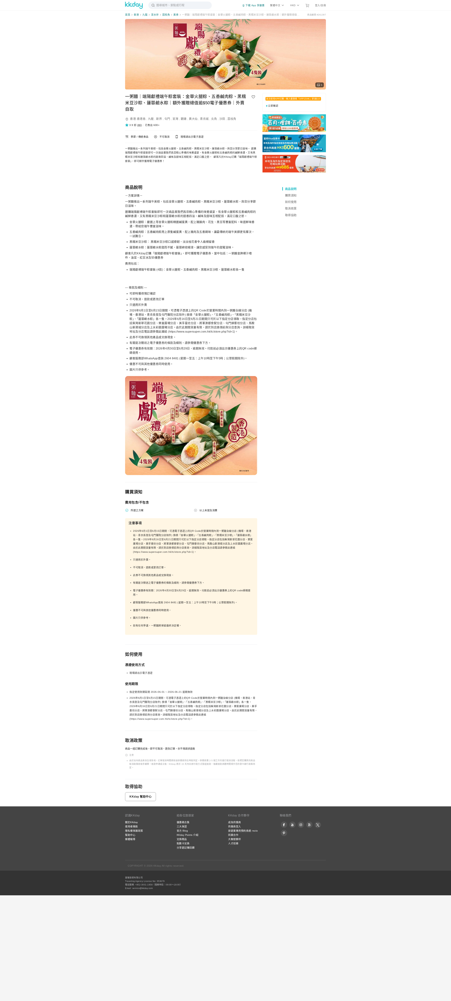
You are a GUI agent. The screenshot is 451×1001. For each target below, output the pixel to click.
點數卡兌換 (183, 843)
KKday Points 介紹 (188, 834)
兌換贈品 (182, 839)
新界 (159, 118)
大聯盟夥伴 (234, 839)
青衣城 (204, 118)
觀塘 (184, 118)
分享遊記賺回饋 (186, 847)
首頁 (127, 14)
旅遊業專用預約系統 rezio (243, 830)
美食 (175, 14)
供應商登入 (234, 826)
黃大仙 (193, 118)
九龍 (144, 14)
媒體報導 (130, 839)
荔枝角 (166, 14)
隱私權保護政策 (134, 830)
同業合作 (233, 834)
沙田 (222, 118)
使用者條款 (131, 826)
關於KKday (131, 822)
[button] (133, 125)
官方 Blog (182, 830)
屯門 (167, 118)
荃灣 (175, 118)
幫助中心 (130, 834)
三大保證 (182, 826)
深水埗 (155, 14)
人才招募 (233, 843)
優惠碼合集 (183, 822)
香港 (136, 14)
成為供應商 (234, 822)
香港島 (141, 118)
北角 (214, 118)
